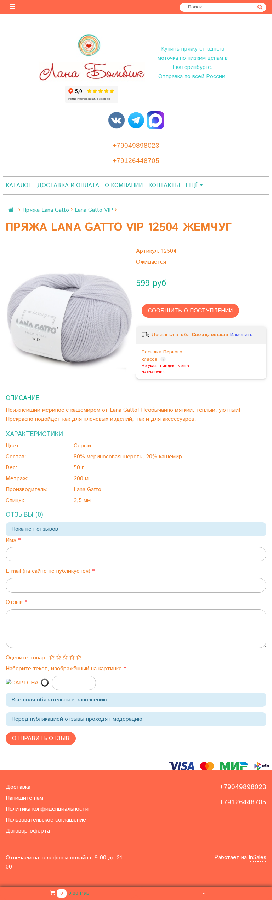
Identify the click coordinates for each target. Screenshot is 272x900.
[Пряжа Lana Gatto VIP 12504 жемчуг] (71, 318)
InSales (257, 857)
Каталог (19, 185)
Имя (12, 540)
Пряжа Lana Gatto (45, 210)
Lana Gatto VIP (94, 210)
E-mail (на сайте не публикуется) (49, 571)
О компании (124, 185)
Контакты (164, 185)
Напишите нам (24, 798)
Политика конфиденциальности (47, 809)
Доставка (18, 787)
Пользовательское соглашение (46, 820)
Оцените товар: (26, 658)
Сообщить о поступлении (190, 311)
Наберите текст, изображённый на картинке (65, 669)
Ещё (192, 185)
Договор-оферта (28, 831)
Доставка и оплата (68, 185)
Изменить (241, 334)
